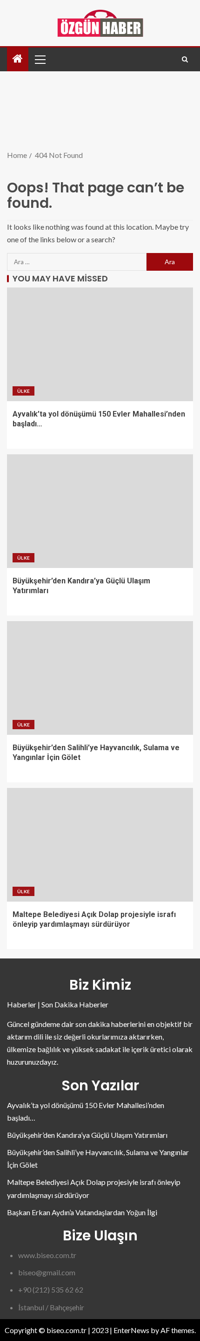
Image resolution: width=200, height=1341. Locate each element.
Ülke (23, 391)
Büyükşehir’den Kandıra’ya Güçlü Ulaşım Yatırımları (87, 1134)
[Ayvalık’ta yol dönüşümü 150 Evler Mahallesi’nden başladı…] (100, 344)
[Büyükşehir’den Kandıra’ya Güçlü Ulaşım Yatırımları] (100, 511)
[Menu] (39, 59)
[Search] (185, 59)
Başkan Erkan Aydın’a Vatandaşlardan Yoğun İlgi (82, 1212)
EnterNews (131, 1330)
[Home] (18, 59)
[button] (39, 59)
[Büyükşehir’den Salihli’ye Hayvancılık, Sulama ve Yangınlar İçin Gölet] (100, 678)
